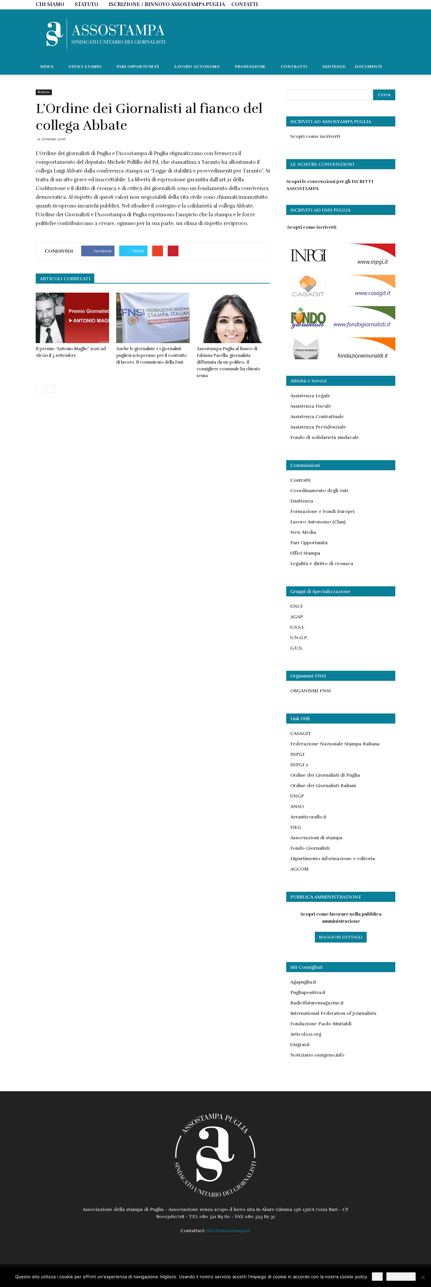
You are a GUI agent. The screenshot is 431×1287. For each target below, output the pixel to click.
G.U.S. (296, 648)
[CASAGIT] (340, 297)
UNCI (296, 606)
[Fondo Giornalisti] (340, 328)
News (47, 66)
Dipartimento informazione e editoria (332, 858)
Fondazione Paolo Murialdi (321, 1024)
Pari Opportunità (309, 543)
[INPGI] (340, 265)
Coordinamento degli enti (319, 490)
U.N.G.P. (299, 637)
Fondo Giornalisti (310, 848)
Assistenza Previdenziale (318, 427)
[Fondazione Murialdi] (340, 359)
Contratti (300, 480)
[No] (422, 1277)
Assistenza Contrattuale (317, 416)
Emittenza (301, 501)
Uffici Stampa (305, 553)
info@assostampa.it (228, 1231)
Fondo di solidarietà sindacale (324, 437)
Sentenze (333, 66)
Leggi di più (401, 1276)
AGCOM (299, 869)
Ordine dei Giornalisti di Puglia (325, 775)
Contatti (244, 4)
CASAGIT (300, 733)
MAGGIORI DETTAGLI (341, 937)
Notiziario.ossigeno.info (317, 1055)
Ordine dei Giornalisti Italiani (323, 785)
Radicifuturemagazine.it (317, 1003)
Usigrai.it (300, 1044)
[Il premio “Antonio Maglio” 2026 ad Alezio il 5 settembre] (72, 318)
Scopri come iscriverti (315, 136)
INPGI (297, 754)
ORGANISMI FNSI (310, 691)
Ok (377, 1276)
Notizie (44, 92)
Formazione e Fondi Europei (322, 511)
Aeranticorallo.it (308, 817)
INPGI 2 (299, 765)
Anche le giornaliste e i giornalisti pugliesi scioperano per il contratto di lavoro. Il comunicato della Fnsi (151, 355)
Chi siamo (50, 4)
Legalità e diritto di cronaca (321, 563)
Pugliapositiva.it (308, 992)
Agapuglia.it (303, 982)
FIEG (295, 827)
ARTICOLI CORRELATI (65, 279)
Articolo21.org (305, 1034)
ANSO (297, 806)
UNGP (297, 796)
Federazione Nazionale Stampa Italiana (334, 744)
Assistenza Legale (310, 396)
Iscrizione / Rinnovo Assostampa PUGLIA (167, 4)
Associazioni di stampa (316, 838)
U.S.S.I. (297, 627)
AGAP (296, 617)
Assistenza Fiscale (310, 406)
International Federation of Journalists (333, 1013)
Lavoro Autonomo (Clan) (317, 522)
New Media (303, 532)
